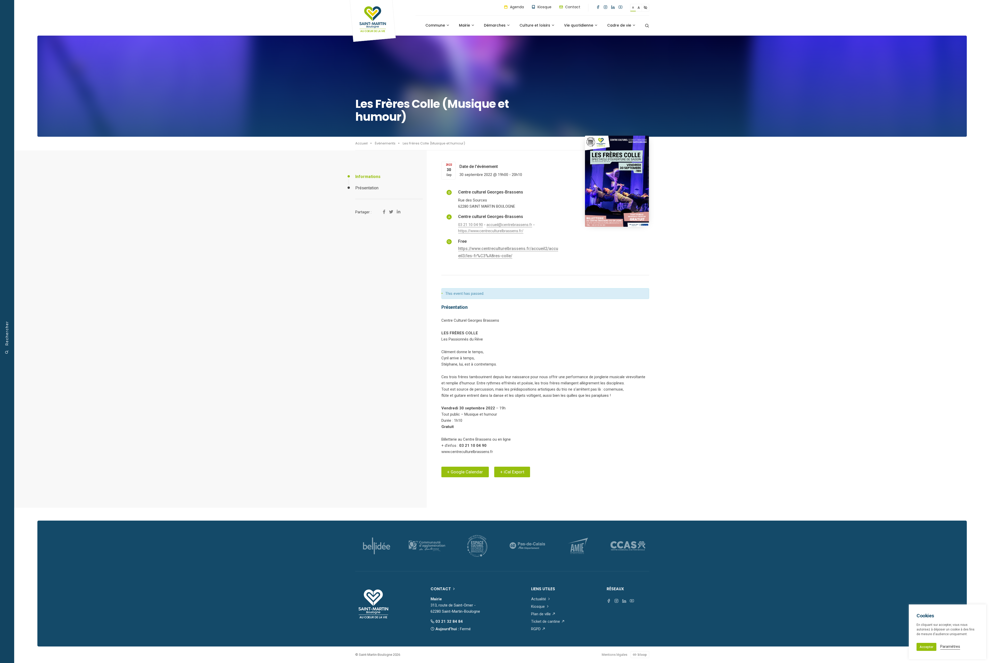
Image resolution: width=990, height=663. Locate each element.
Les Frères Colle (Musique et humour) (434, 143)
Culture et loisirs (535, 25)
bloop (642, 655)
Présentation (366, 187)
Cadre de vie (619, 25)
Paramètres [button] (950, 646)
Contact (572, 7)
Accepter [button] (926, 647)
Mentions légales (614, 655)
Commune (435, 25)
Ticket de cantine (546, 621)
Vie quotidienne (579, 25)
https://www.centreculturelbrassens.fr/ (490, 231)
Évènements (385, 143)
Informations (368, 176)
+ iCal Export (512, 471)
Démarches (495, 25)
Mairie (465, 25)
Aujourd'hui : (452, 629)
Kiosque (544, 7)
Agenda (516, 7)
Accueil (361, 143)
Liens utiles (543, 589)
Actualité (539, 599)
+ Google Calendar (465, 471)
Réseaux (615, 589)
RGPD (536, 629)
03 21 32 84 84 (448, 621)
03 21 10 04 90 (470, 224)
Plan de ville (541, 614)
